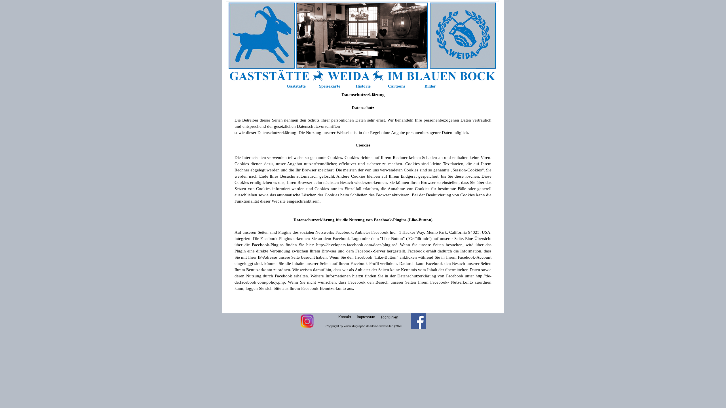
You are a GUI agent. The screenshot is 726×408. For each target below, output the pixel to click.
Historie (363, 86)
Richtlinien (389, 317)
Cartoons (396, 86)
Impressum (366, 317)
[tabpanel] (363, 201)
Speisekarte (329, 86)
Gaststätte (296, 86)
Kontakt (344, 317)
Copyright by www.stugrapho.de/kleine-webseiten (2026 (364, 326)
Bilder (430, 86)
